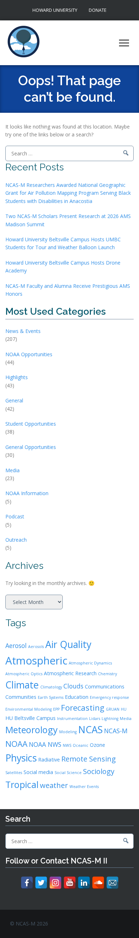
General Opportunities (30, 447)
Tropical (21, 784)
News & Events (23, 331)
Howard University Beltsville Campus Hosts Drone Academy (62, 266)
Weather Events (84, 786)
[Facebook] (27, 882)
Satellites (13, 772)
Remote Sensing (88, 759)
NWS (67, 745)
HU (124, 709)
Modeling (68, 731)
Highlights (16, 377)
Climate (22, 684)
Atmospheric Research (70, 673)
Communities (20, 696)
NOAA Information (26, 493)
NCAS (90, 729)
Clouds (73, 686)
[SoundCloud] (98, 882)
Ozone (97, 744)
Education (76, 696)
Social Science (68, 772)
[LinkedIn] (84, 882)
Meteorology (31, 730)
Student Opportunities (30, 423)
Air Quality (68, 644)
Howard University (54, 10)
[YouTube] (69, 882)
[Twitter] (41, 882)
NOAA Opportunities (28, 354)
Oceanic (80, 745)
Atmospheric (36, 660)
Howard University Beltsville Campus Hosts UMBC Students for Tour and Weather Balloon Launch (63, 243)
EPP (56, 709)
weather (54, 785)
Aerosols (36, 646)
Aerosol (16, 645)
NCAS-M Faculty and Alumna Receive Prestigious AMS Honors (67, 289)
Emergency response (109, 697)
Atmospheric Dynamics (90, 663)
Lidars (94, 718)
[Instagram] (55, 882)
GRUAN (112, 709)
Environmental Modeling (28, 709)
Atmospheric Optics (23, 673)
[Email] (112, 882)
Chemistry (107, 673)
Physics (21, 757)
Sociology (98, 771)
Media (12, 470)
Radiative (49, 759)
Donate (98, 10)
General (14, 400)
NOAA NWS (45, 744)
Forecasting (82, 707)
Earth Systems (50, 697)
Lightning (110, 718)
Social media (38, 772)
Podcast (14, 516)
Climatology (51, 687)
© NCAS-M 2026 (29, 923)
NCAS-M (116, 730)
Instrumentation (72, 718)
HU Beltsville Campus (30, 718)
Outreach (16, 539)
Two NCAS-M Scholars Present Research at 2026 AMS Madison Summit (68, 220)
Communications (104, 686)
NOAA (16, 743)
